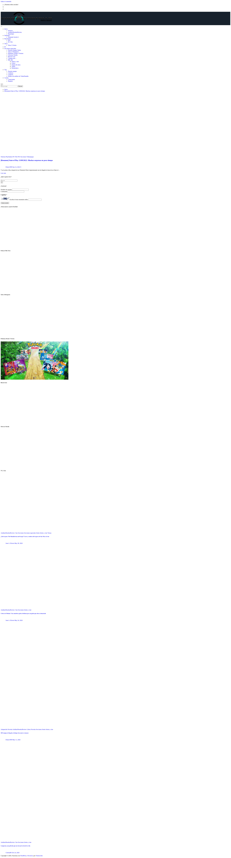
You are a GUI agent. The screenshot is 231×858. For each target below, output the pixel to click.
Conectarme (11, 79)
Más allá (10, 60)
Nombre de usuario (6, 189)
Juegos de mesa (16, 65)
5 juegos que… (12, 58)
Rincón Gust (11, 56)
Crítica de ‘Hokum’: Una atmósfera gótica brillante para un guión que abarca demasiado (23, 613)
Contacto (10, 74)
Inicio (6, 29)
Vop (5, 69)
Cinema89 (8, 852)
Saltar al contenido (6, 1)
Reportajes (11, 34)
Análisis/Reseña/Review (15, 32)
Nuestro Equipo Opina (14, 50)
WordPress (23, 855)
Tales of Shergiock (13, 52)
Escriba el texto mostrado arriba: (19, 199)
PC (5, 47)
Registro (10, 81)
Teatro (13, 66)
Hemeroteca (15, 68)
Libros (13, 63)
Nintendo (7, 35)
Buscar (20, 86)
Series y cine (15, 61)
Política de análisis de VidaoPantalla (18, 76)
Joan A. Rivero (10, 543)
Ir (1, 182)
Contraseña (4, 191)
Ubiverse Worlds (13, 55)
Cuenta (6, 78)
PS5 (9, 40)
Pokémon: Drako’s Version (15, 53)
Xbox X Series (12, 45)
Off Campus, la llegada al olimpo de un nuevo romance (15, 733)
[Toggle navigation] (1, 26)
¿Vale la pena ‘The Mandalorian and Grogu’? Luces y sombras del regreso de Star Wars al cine (25, 536)
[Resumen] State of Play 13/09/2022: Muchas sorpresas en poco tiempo (24, 91)
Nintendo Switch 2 (13, 37)
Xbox (6, 43)
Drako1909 (9, 167)
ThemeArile (39, 855)
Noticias (10, 30)
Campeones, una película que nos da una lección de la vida (15, 846)
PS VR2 (10, 42)
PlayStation (7, 39)
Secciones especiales (10, 48)
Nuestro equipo (12, 71)
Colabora (10, 73)
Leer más (3, 173)
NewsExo (30, 855)
